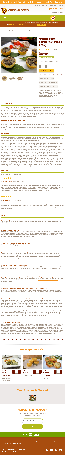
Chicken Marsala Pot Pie (26, 372)
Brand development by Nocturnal (11, 451)
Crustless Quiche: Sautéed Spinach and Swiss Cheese (6, 374)
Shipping (53, 441)
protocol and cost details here (27, 245)
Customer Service (52, 5)
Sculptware (20, 443)
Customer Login (45, 441)
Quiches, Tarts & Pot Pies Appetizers (23, 30)
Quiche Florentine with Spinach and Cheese (47, 373)
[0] (52, 20)
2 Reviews (55, 49)
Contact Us (5, 443)
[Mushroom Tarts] (19, 73)
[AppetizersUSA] (17, 10)
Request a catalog (32, 441)
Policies (58, 441)
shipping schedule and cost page (48, 280)
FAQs (43, 5)
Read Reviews (5, 174)
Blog (61, 5)
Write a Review (16, 174)
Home (3, 30)
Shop (8, 30)
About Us (37, 5)
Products (5, 441)
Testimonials (12, 443)
